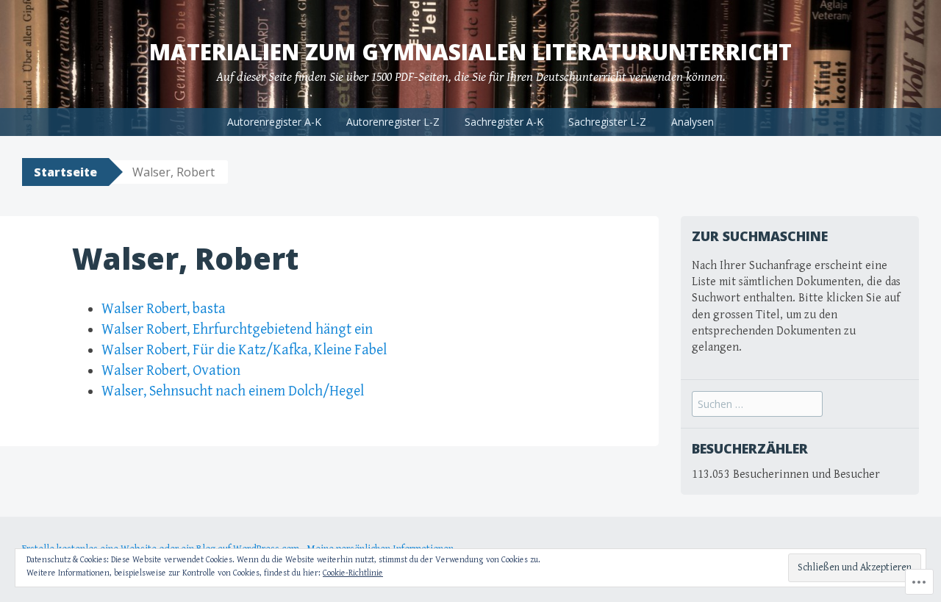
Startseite (65, 172)
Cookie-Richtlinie (353, 573)
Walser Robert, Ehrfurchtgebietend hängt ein (237, 329)
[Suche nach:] (757, 405)
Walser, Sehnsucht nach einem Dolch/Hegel (232, 391)
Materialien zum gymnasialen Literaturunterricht (470, 52)
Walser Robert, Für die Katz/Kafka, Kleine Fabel (244, 350)
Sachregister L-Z (607, 122)
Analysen (692, 122)
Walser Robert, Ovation (170, 370)
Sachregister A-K (504, 122)
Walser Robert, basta (163, 309)
